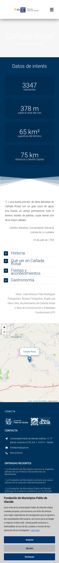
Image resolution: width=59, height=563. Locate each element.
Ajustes (29, 548)
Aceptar (30, 539)
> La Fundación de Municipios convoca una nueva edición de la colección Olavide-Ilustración (29, 481)
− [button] (4, 332)
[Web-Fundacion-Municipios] (29, 8)
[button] (29, 253)
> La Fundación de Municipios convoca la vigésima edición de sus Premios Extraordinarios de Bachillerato (29, 471)
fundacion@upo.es (19, 447)
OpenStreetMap (41, 401)
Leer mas (35, 530)
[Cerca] (56, 496)
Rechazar (29, 557)
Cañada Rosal (29, 351)
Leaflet (29, 401)
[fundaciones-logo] (16, 417)
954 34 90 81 (16, 453)
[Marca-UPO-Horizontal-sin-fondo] (17, 9)
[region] (29, 528)
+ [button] (4, 327)
